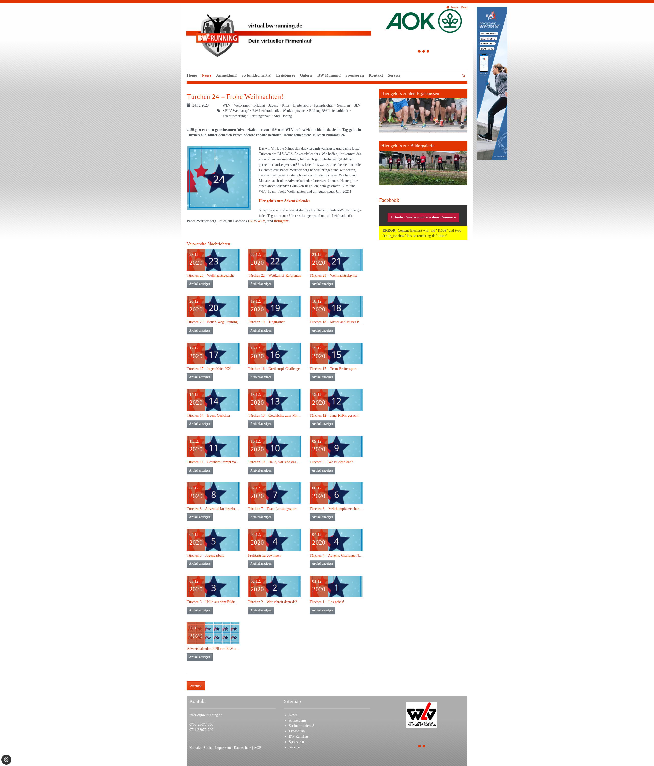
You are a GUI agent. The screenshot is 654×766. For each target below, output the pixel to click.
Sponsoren (354, 75)
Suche (208, 748)
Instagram (281, 221)
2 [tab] (424, 52)
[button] (394, 81)
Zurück (196, 686)
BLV (252, 221)
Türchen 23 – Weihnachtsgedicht (210, 275)
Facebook (389, 200)
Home (192, 75)
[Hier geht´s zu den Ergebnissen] (423, 111)
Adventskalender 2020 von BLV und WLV (213, 649)
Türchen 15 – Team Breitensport (333, 369)
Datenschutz (243, 748)
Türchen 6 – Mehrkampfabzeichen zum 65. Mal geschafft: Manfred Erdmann (336, 509)
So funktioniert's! (256, 75)
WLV (261, 221)
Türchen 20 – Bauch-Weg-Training (212, 322)
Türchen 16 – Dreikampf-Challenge (274, 369)
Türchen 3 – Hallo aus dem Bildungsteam (213, 602)
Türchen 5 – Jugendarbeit (205, 555)
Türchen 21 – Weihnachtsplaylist (333, 275)
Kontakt (376, 75)
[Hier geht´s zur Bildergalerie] (423, 163)
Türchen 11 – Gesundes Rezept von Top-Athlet (213, 462)
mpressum (223, 748)
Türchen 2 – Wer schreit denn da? (272, 602)
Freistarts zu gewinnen (264, 555)
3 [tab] (428, 52)
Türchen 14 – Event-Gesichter (208, 415)
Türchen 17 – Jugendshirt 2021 (209, 369)
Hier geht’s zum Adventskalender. (285, 201)
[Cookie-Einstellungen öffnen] (6, 760)
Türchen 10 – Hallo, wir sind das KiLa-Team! (274, 462)
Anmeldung (226, 75)
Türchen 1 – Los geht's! (327, 602)
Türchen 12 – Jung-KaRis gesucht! (335, 415)
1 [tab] (419, 52)
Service (394, 75)
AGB (257, 748)
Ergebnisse (285, 75)
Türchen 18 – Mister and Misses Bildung (336, 322)
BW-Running (329, 75)
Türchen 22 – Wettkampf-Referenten (274, 275)
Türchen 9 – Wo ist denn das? (331, 462)
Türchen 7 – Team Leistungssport (272, 509)
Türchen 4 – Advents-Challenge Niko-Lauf (336, 555)
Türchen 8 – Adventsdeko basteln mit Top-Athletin (213, 509)
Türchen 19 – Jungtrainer (266, 322)
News (206, 75)
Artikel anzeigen (199, 284)
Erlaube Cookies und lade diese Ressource (423, 217)
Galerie (306, 75)
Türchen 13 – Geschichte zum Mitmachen (274, 415)
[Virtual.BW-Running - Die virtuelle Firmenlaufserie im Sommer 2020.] (278, 34)
